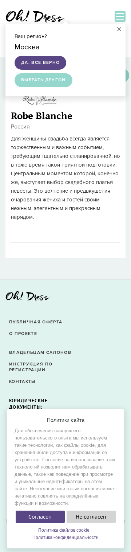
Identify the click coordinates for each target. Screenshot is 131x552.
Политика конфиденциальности (65, 537)
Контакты (22, 381)
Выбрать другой (43, 80)
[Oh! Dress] (27, 298)
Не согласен (91, 517)
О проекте (23, 333)
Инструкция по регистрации (30, 367)
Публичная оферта (35, 322)
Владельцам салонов (40, 352)
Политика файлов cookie (64, 530)
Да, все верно (40, 62)
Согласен (40, 517)
